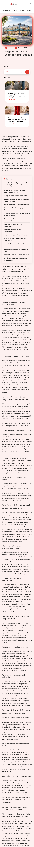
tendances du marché (15, 323)
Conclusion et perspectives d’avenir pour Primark (15, 259)
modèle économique (10, 283)
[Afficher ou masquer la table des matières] (22, 179)
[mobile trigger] (3, 4)
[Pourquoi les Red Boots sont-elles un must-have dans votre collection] (17, 110)
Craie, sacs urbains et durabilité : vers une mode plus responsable (16, 95)
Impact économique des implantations (16, 204)
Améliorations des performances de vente (16, 250)
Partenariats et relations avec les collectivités (15, 239)
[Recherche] (30, 4)
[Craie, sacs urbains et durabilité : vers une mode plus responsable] (17, 85)
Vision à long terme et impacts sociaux (16, 254)
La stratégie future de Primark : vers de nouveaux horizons (17, 245)
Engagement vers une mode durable (15, 196)
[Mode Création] (13, 4)
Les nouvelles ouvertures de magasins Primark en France (16, 200)
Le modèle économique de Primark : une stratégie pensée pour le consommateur (16, 185)
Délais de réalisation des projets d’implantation (14, 209)
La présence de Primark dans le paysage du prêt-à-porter (17, 214)
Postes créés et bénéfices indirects (15, 235)
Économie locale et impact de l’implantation (13, 230)
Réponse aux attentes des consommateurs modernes (13, 220)
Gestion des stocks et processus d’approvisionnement (14, 191)
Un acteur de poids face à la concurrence (13, 225)
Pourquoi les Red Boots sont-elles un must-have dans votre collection (17, 119)
